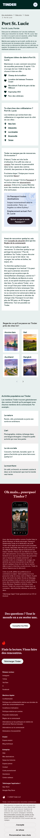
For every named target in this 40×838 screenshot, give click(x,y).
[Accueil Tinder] (9, 4)
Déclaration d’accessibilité (11, 731)
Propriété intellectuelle (10, 715)
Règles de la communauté (14, 243)
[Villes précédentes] (16, 381)
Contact (5, 767)
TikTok (4, 679)
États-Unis (18, 15)
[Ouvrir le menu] (35, 4)
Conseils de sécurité (16, 241)
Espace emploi (7, 740)
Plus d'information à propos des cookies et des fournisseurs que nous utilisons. (19, 815)
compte (7, 164)
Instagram (5, 675)
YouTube (5, 682)
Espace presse (7, 763)
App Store (5, 787)
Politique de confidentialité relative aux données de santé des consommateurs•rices (20, 703)
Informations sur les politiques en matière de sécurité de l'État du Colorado (17, 723)
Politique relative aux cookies (12, 711)
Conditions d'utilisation (10, 708)
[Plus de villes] (23, 381)
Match (16, 176)
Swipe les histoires (8, 760)
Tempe (10, 140)
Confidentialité (7, 699)
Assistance (6, 774)
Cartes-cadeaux (7, 777)
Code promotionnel (9, 770)
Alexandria (12, 128)
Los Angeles (13, 132)
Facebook (5, 689)
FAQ (3, 753)
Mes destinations (7, 15)
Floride (27, 15)
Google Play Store (8, 790)
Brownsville (12, 136)
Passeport (30, 180)
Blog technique (7, 744)
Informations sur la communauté (13, 727)
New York (12, 124)
